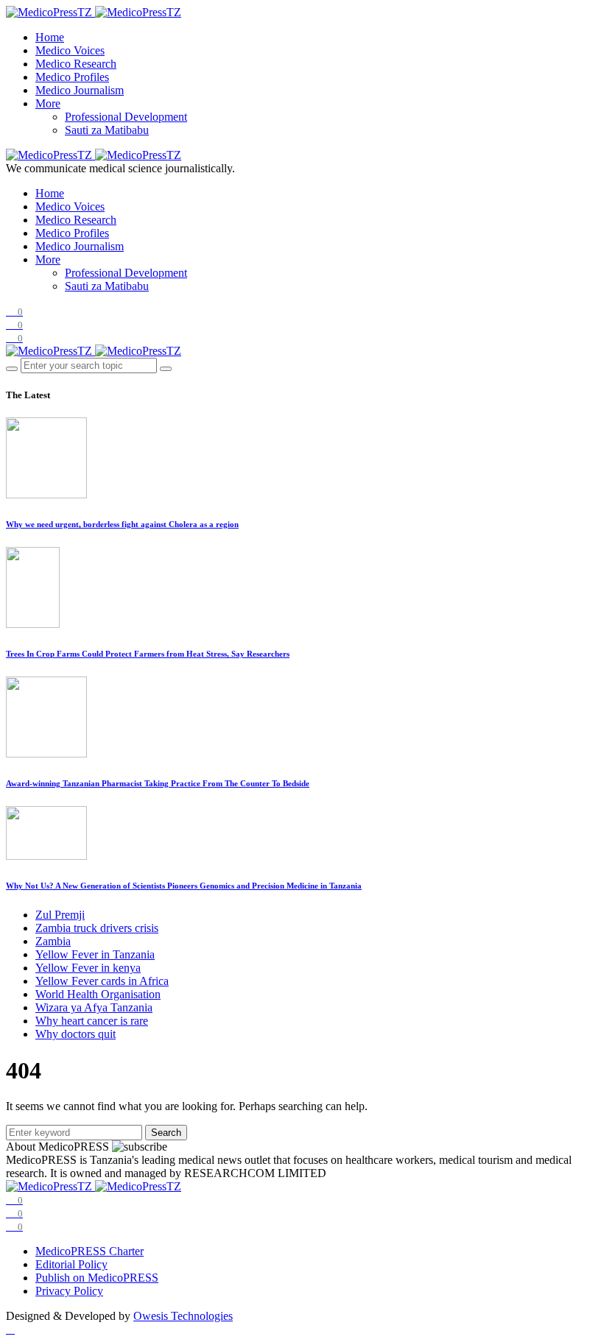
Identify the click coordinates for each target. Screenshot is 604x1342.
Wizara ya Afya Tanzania (93, 1007)
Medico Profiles (72, 77)
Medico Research (75, 63)
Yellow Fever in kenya (88, 967)
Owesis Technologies (183, 1316)
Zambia (53, 941)
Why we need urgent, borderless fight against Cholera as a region (122, 524)
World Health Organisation (98, 994)
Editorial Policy (71, 1264)
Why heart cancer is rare (91, 1020)
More (47, 103)
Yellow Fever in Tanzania (95, 954)
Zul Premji (60, 914)
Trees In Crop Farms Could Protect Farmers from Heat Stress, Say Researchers (147, 653)
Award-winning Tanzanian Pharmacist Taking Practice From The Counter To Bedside (157, 783)
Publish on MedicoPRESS (96, 1277)
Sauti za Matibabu (107, 130)
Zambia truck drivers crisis (96, 928)
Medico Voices (70, 50)
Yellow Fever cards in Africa (102, 981)
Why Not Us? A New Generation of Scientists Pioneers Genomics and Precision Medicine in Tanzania (184, 885)
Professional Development (126, 116)
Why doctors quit (75, 1034)
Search (166, 1132)
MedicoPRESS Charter (89, 1251)
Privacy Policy (69, 1291)
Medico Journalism (79, 90)
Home (49, 37)
